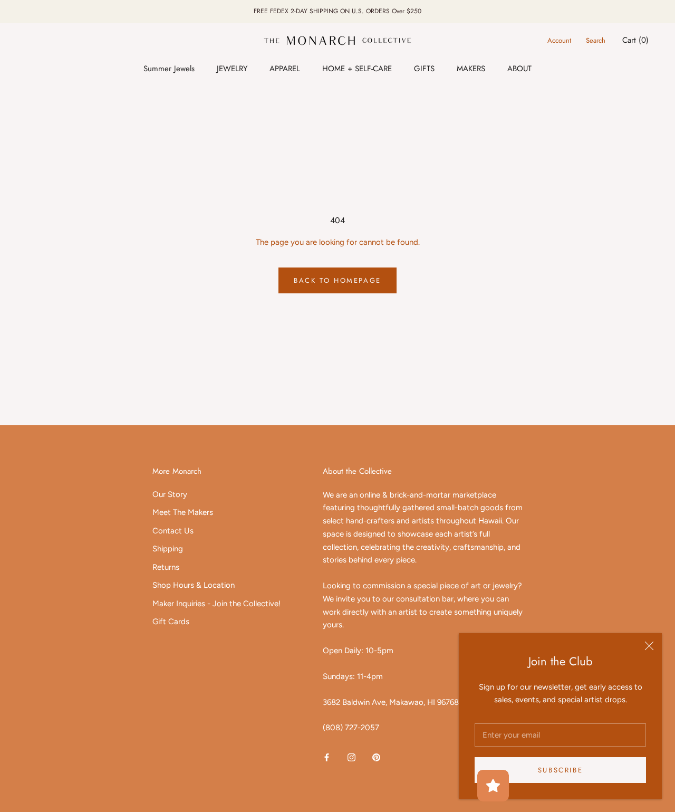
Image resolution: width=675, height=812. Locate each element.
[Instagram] (351, 756)
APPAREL (284, 68)
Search (595, 40)
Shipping (167, 548)
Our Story (169, 494)
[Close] (649, 646)
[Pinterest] (376, 756)
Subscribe (560, 770)
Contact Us (173, 531)
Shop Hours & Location (193, 585)
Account (559, 40)
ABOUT (519, 68)
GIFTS (424, 68)
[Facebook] (327, 756)
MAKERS (471, 68)
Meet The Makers (182, 512)
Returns (165, 567)
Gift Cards (170, 621)
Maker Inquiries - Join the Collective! (216, 603)
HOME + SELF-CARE (357, 68)
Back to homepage (337, 280)
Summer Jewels (169, 68)
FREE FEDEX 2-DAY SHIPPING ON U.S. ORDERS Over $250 (337, 11)
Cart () (635, 40)
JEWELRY (232, 68)
